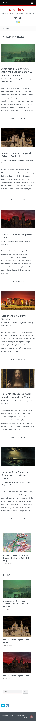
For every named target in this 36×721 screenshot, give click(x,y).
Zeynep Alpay (30, 401)
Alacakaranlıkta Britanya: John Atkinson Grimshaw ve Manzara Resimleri (16, 72)
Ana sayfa (6, 28)
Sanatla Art (18, 9)
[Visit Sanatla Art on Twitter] (15, 18)
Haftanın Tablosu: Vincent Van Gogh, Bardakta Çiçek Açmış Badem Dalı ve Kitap (17, 558)
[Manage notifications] (31, 716)
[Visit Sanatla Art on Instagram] (19, 18)
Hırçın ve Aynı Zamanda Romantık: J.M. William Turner (14, 475)
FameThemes (17, 718)
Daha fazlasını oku (18, 118)
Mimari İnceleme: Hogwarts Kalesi (16, 676)
